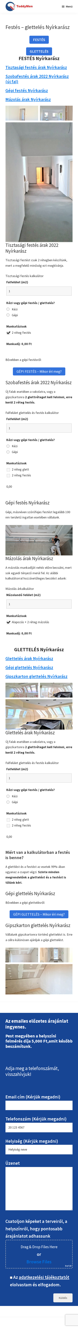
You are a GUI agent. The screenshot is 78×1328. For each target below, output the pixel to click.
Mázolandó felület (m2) (23, 595)
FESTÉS (39, 39)
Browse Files (39, 1262)
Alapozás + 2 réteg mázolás (30, 622)
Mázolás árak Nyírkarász (28, 99)
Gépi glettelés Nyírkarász (29, 667)
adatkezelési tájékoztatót (44, 1277)
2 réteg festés (21, 332)
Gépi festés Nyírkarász (26, 90)
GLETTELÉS (39, 51)
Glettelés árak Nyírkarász (29, 658)
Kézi (15, 309)
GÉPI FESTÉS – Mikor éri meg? (39, 371)
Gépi (15, 315)
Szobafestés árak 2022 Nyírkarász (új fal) (37, 78)
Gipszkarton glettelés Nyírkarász (36, 676)
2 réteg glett (20, 469)
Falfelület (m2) (17, 282)
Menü (69, 6)
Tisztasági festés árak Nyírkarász (36, 67)
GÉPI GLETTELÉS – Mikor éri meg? (39, 914)
